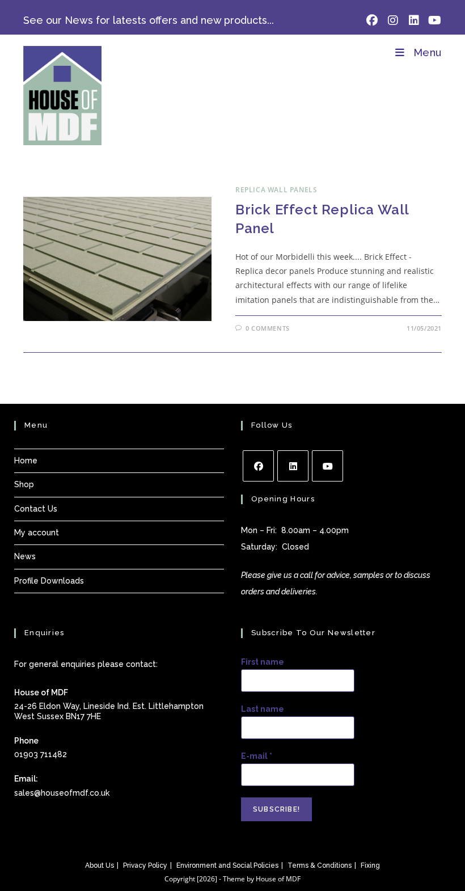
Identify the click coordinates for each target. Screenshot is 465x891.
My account (36, 532)
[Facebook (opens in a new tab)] (371, 20)
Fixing (370, 865)
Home (25, 460)
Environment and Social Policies (227, 865)
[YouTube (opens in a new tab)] (433, 20)
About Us (99, 865)
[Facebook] (258, 466)
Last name (262, 708)
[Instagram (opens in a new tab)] (392, 20)
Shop (24, 484)
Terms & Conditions (320, 865)
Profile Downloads (49, 580)
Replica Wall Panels (276, 190)
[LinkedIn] (292, 466)
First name (262, 661)
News (25, 556)
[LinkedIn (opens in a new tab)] (413, 20)
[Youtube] (327, 466)
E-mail (256, 756)
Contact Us (35, 508)
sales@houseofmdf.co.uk (61, 792)
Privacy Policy (145, 865)
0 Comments (268, 328)
